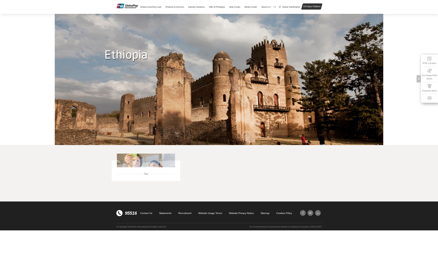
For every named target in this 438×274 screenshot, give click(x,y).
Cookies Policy (284, 213)
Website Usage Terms (210, 213)
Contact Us (146, 213)
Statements (165, 213)
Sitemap (265, 213)
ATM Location (429, 63)
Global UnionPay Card (150, 7)
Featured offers (429, 90)
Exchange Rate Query (429, 77)
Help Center (234, 7)
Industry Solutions (196, 7)
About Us (265, 7)
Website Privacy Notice (241, 213)
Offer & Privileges (217, 7)
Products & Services (174, 7)
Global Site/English (291, 7)
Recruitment (184, 213)
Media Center (250, 7)
